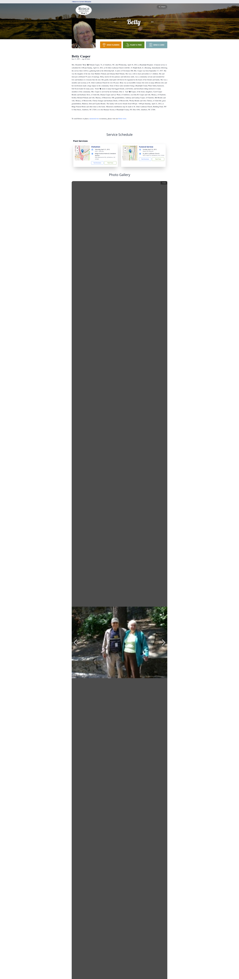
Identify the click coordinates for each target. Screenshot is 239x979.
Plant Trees (110, 163)
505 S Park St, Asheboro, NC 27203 (153, 155)
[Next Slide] (163, 642)
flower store (122, 118)
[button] (82, 151)
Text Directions (97, 163)
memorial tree (94, 118)
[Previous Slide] (75, 642)
